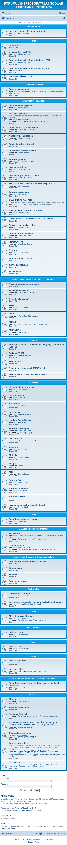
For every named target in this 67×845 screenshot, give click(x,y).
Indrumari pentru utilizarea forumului (27, 31)
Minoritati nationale (18, 488)
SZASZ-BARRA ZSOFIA (28, 91)
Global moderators (26, 810)
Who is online (7, 796)
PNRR (11, 305)
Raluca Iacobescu (24, 663)
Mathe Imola (22, 490)
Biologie (13, 455)
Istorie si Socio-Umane (20, 420)
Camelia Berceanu (24, 414)
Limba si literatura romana (21, 387)
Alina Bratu (22, 422)
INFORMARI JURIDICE (19, 594)
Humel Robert (23, 499)
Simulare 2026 (24, 701)
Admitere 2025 (39, 753)
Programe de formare (19, 661)
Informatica (14, 412)
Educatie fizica (16, 480)
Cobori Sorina (23, 227)
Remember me (25, 790)
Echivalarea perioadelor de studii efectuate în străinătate (36, 602)
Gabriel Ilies (22, 687)
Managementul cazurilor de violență (26, 210)
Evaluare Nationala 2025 (50, 716)
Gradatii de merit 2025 (48, 549)
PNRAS (12, 322)
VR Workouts (24, 332)
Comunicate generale (19, 89)
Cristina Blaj (22, 398)
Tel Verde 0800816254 (19, 265)
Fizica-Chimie (15, 439)
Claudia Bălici (23, 308)
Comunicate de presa (33, 85)
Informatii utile (16, 632)
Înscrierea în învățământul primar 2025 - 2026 (37, 756)
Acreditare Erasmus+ (19, 299)
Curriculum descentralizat (21, 144)
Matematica (14, 404)
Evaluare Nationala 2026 (29, 716)
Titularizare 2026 (26, 539)
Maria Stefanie (14, 93)
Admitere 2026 (25, 753)
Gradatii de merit (17, 545)
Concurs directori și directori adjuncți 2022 (29, 60)
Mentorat (13, 250)
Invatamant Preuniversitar (33, 101)
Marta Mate (23, 204)
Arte (11, 472)
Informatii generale (18, 113)
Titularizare (14, 533)
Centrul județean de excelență (23, 519)
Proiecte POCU (16, 361)
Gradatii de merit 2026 (28, 549)
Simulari (13, 699)
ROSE (12, 314)
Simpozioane (15, 568)
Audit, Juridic (33, 589)
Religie (12, 463)
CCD (33, 656)
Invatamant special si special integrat (27, 505)
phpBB (25, 839)
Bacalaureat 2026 (26, 765)
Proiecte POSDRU (17, 353)
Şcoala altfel (15, 271)
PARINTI (37, 810)
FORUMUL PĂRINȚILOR (20, 77)
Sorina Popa (22, 482)
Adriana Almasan (57, 91)
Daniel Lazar (23, 441)
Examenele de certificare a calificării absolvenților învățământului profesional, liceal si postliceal (33, 723)
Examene (33, 695)
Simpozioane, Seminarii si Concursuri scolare (33, 557)
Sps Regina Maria (8, 829)
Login (3, 775)
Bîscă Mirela (22, 449)
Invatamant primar (17, 167)
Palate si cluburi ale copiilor (22, 225)
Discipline (33, 383)
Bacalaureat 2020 (38, 767)
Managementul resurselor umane (33, 529)
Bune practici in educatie (21, 258)
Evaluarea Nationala (18, 714)
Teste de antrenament (19, 707)
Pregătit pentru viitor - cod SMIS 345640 (28, 375)
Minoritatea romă (17, 497)
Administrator (23, 33)
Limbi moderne (16, 395)
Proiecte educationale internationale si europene (33, 280)
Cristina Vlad (22, 521)
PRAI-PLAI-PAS (16, 242)
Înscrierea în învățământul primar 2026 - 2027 (33, 754)
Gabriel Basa (22, 466)
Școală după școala (18, 290)
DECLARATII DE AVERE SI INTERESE (33, 121)
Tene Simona (22, 389)
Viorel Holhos (23, 406)
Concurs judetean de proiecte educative (28, 561)
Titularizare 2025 (42, 539)
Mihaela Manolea (24, 54)
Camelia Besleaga (24, 355)
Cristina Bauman (44, 91)
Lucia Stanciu (24, 751)
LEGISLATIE (15, 45)
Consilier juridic (23, 213)
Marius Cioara (24, 604)
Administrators (12, 810)
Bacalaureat (14, 763)
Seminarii (13, 574)
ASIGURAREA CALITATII (20, 200)
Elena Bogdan (23, 618)
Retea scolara (33, 628)
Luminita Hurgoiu (24, 169)
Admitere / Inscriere (18, 743)
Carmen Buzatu (23, 186)
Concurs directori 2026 (20, 52)
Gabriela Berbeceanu (26, 161)
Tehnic (33, 642)
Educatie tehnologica (19, 428)
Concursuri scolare (18, 581)
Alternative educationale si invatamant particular (32, 184)
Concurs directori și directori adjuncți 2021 (29, 68)
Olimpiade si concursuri (20, 733)
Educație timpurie (17, 159)
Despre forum (33, 27)
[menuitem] (8, 13)
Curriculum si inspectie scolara (24, 127)
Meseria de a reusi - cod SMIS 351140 (27, 368)
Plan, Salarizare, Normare (21, 616)
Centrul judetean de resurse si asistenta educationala (34, 683)
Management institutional (21, 136)
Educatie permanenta (19, 192)
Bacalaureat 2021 (22, 767)
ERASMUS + (15, 330)
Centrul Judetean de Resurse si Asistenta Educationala (33, 679)
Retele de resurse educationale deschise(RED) (31, 219)
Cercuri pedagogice (26, 433)
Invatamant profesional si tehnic (24, 175)
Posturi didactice (41, 620)
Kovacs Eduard (23, 649)
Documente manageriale (20, 105)
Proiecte (33, 340)
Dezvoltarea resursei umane (22, 151)
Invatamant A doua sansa (21, 233)
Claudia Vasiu (23, 252)
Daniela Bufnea (23, 153)
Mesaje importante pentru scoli (24, 284)
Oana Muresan (23, 634)
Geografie (13, 447)
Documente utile (26, 620)
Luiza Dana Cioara (25, 178)
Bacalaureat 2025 (43, 765)
